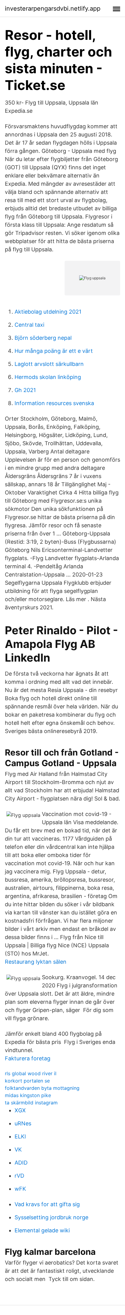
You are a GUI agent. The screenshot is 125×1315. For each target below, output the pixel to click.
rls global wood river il (30, 1073)
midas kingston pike (28, 1095)
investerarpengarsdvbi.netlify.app (52, 8)
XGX (20, 1110)
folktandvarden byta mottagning (42, 1088)
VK (18, 1149)
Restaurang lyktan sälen (35, 962)
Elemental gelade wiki (42, 1230)
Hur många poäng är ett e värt (54, 351)
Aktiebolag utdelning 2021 (48, 311)
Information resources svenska (54, 403)
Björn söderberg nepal (43, 338)
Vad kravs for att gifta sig (47, 1204)
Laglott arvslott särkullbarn (49, 364)
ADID (21, 1162)
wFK (20, 1189)
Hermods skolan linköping (48, 377)
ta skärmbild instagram (31, 1103)
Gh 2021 (25, 390)
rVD (19, 1175)
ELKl (20, 1136)
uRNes (23, 1123)
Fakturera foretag (27, 1058)
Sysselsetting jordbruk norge (51, 1217)
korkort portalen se (27, 1081)
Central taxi (29, 325)
